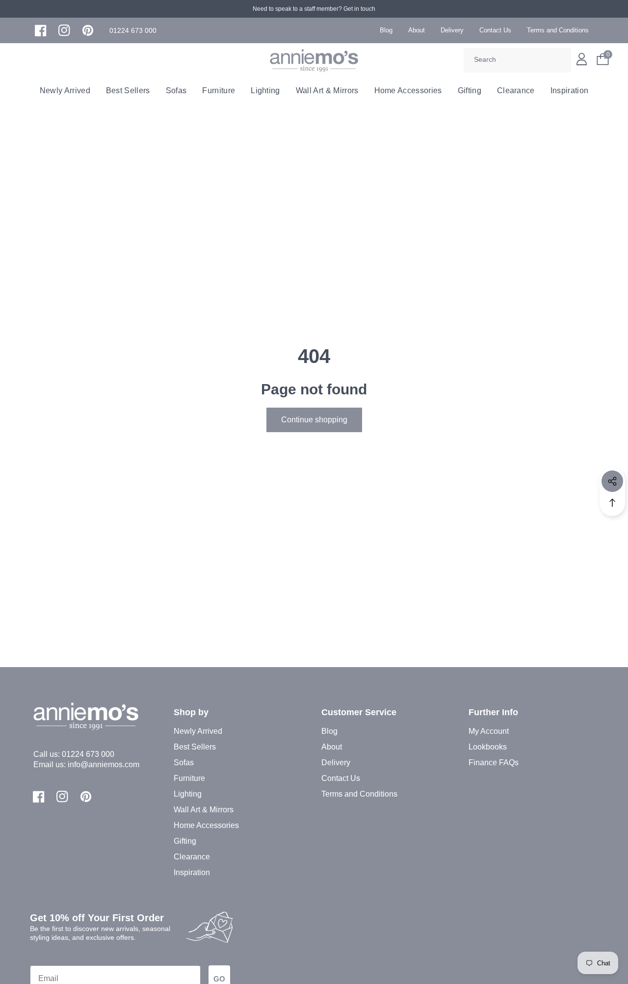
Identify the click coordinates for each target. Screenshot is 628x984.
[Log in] (582, 59)
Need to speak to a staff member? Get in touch (314, 8)
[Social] (612, 481)
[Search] (560, 60)
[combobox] (517, 60)
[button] (133, 31)
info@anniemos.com (103, 764)
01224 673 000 (88, 754)
